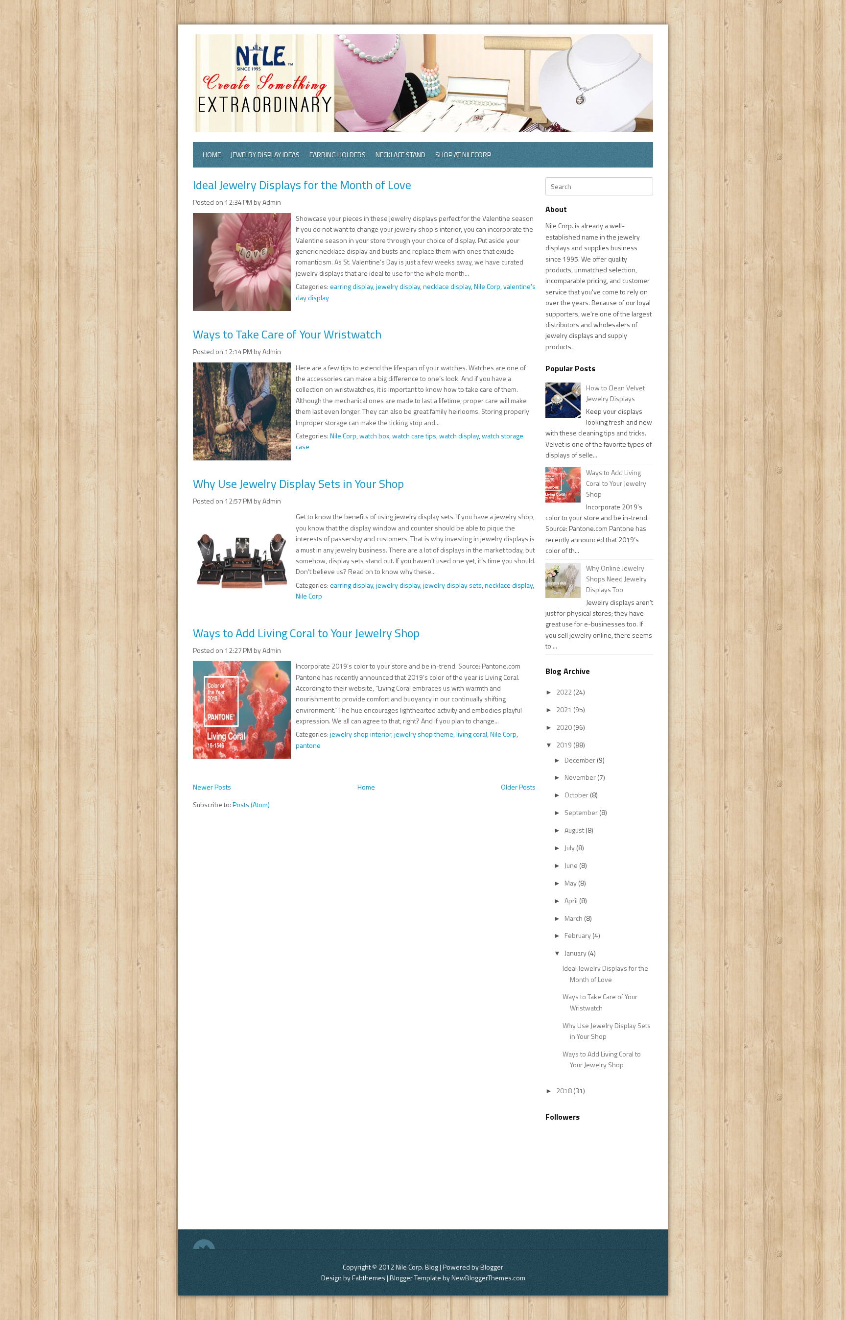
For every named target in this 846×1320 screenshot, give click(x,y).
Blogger (491, 1267)
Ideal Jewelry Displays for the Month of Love (302, 184)
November (580, 777)
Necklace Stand (400, 154)
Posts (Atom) (251, 804)
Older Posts (518, 787)
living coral (471, 734)
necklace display (447, 286)
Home (212, 154)
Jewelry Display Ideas (265, 154)
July (570, 847)
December (580, 760)
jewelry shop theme (423, 734)
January (576, 953)
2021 (564, 709)
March (574, 918)
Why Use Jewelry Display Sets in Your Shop (298, 483)
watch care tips (414, 436)
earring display (351, 286)
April (571, 900)
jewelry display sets (452, 585)
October (577, 795)
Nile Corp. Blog (418, 1267)
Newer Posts (212, 787)
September (581, 812)
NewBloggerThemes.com (488, 1277)
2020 (564, 727)
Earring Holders (337, 154)
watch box (374, 436)
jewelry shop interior (360, 734)
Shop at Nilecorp (463, 154)
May (571, 883)
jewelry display (398, 286)
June (571, 865)
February (578, 935)
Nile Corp (487, 286)
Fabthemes (368, 1277)
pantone (308, 745)
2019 (564, 745)
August (575, 830)
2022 (564, 692)
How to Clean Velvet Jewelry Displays (615, 393)
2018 (564, 1090)
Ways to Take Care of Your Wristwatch (287, 334)
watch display (459, 436)
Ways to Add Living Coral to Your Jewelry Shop (306, 633)
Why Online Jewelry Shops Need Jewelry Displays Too (616, 579)
